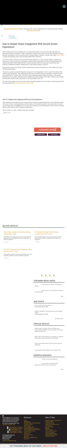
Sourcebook (27, 433)
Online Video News (28, 435)
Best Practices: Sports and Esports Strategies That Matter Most (49, 291)
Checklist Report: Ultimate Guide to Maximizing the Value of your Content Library (46, 364)
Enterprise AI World (49, 423)
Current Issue (40, 134)
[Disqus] (33, 161)
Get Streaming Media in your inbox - (33, 446)
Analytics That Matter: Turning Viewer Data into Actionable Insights (48, 312)
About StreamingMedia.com (30, 437)
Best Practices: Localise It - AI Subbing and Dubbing (48, 285)
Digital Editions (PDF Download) (32, 423)
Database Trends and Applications (53, 420)
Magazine (27, 421)
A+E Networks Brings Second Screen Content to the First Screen (46, 233)
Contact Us (26, 438)
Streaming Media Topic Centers (31, 428)
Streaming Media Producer (51, 435)
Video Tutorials (27, 425)
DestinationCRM (49, 421)
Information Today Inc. (7, 424)
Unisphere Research (50, 436)
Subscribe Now (46, 129)
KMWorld (47, 428)
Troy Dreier (12, 36)
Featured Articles (13, 38)
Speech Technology (49, 432)
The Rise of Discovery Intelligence (49, 359)
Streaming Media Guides (29, 431)
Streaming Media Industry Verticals (32, 429)
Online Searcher (49, 429)
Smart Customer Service (51, 431)
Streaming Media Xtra (29, 427)
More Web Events (59, 318)
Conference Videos (28, 424)
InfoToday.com (48, 425)
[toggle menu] (64, 6)
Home (25, 420)
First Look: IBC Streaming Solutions (43, 305)
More (62, 296)
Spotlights (26, 436)
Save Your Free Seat (32, 30)
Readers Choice (27, 432)
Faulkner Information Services (52, 424)
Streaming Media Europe (51, 433)
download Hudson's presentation (22, 83)
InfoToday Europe (49, 427)
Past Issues (54, 134)
